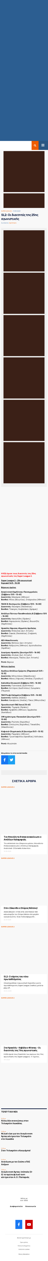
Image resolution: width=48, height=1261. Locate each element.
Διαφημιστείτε (16, 1206)
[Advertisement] (24, 553)
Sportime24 (13, 223)
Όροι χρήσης (24, 1242)
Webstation (26, 1254)
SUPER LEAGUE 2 (6, 211)
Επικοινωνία (30, 1206)
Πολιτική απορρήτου (24, 1246)
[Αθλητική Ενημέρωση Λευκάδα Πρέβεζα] (1, 145)
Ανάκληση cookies (24, 1249)
